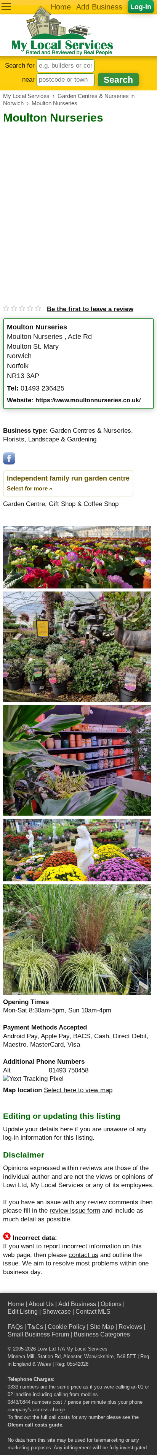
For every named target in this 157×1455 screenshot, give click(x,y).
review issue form (75, 1210)
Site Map (102, 1327)
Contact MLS (93, 1311)
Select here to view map (78, 1090)
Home (61, 7)
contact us (83, 1255)
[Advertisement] (78, 207)
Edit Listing (23, 1311)
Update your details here (38, 1129)
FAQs (15, 1327)
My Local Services (86, 1349)
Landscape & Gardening (62, 439)
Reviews (130, 1327)
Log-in (140, 7)
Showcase (56, 1311)
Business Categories (102, 1334)
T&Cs (35, 1327)
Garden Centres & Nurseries (90, 430)
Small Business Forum (38, 1334)
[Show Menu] (6, 6)
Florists (13, 439)
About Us (41, 1304)
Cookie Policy (66, 1327)
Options (111, 1304)
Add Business (99, 7)
